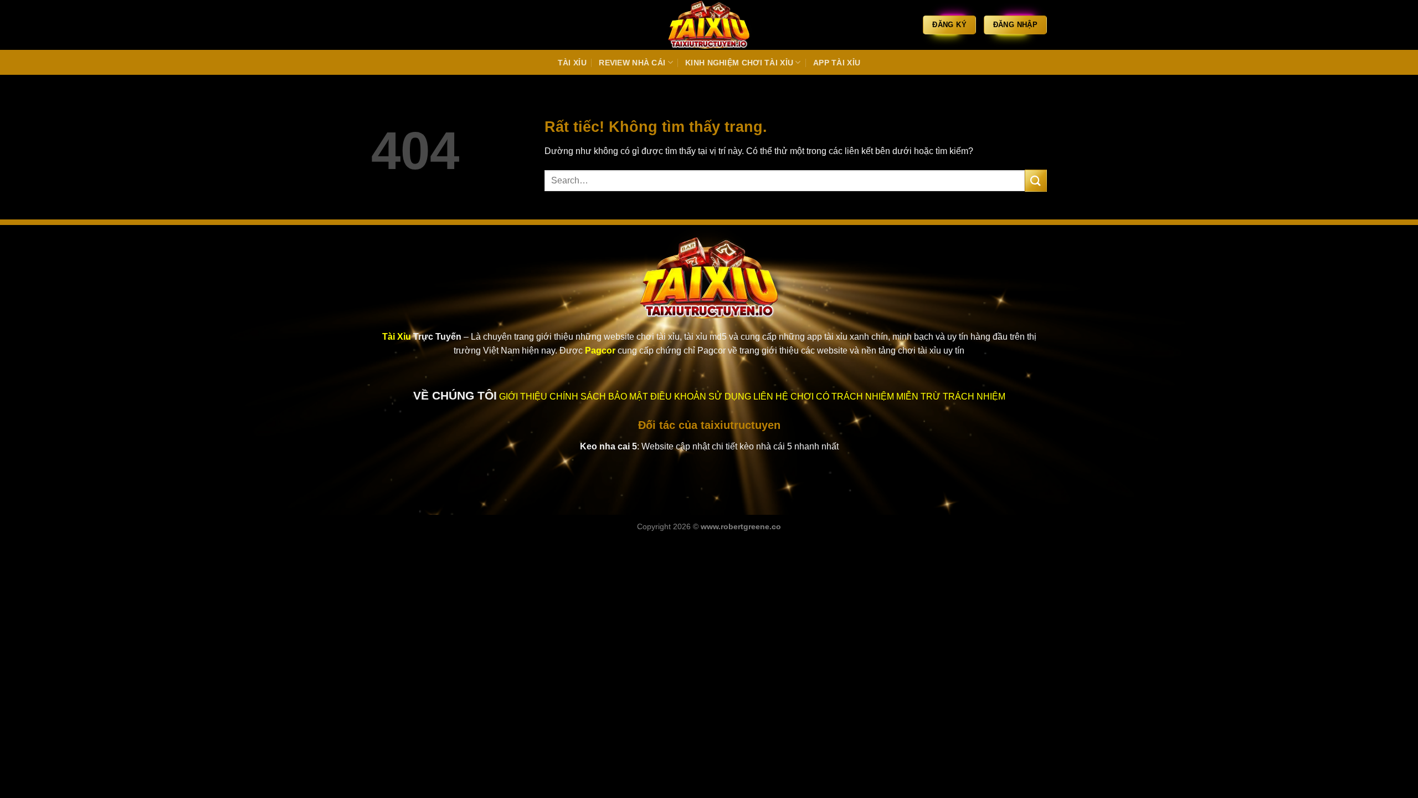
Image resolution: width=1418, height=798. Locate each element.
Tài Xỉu (572, 62)
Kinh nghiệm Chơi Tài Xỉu (739, 62)
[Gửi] (1036, 180)
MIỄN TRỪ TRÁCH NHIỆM (950, 396)
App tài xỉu (836, 62)
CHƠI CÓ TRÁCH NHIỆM (842, 396)
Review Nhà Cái (632, 62)
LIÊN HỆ (770, 396)
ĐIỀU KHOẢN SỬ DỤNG (700, 396)
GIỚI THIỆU (523, 396)
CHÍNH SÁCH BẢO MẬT (598, 396)
